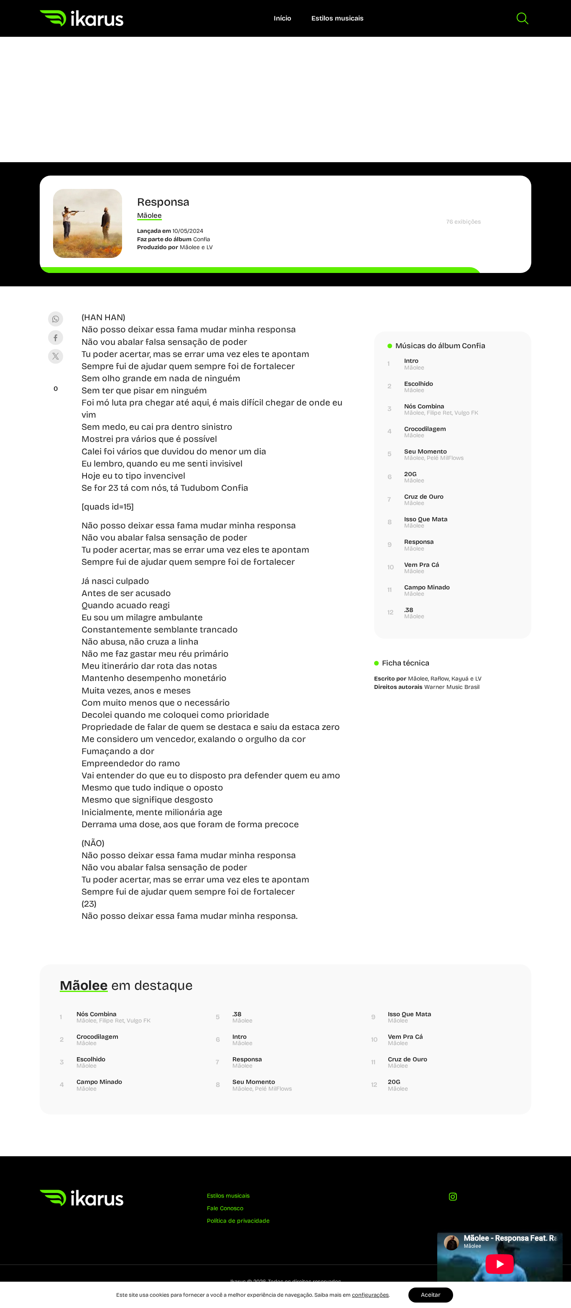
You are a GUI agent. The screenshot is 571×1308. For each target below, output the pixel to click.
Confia (201, 239)
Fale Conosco (225, 1208)
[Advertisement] (285, 99)
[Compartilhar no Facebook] (55, 337)
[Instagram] (452, 1199)
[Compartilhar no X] (55, 356)
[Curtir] (55, 378)
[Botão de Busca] (522, 18)
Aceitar (431, 1294)
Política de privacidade (238, 1220)
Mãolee (149, 215)
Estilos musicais (337, 18)
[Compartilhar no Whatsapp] (55, 318)
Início (282, 18)
